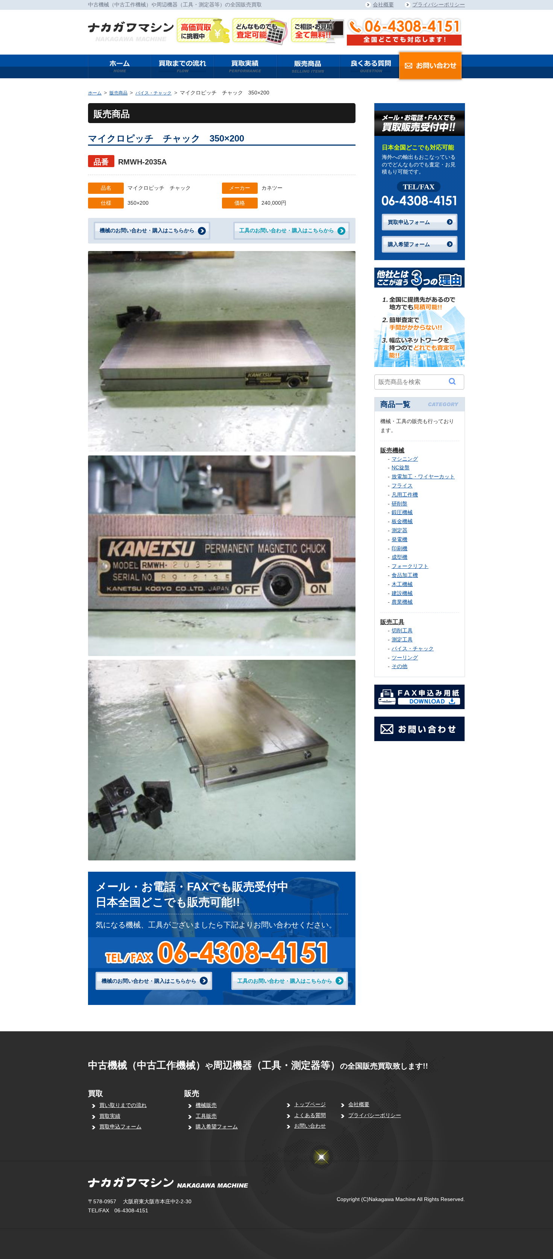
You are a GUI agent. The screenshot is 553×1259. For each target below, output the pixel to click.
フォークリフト (410, 566)
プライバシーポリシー (438, 5)
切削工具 (402, 630)
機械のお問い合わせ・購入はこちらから (147, 230)
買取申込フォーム (409, 222)
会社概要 (383, 5)
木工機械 (402, 584)
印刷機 (399, 548)
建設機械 (402, 593)
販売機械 (392, 450)
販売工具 (392, 622)
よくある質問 (310, 1115)
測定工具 (402, 639)
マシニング (405, 459)
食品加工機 (405, 575)
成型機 (399, 557)
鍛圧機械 (402, 512)
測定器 (399, 530)
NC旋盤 (401, 467)
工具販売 (206, 1116)
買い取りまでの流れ (123, 1105)
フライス (402, 486)
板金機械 (402, 521)
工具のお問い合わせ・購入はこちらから (286, 230)
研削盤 (399, 504)
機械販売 (206, 1105)
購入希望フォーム (409, 244)
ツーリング (405, 658)
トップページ (310, 1104)
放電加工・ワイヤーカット (423, 476)
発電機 (399, 539)
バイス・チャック (153, 93)
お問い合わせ (310, 1126)
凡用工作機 (405, 495)
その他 (399, 666)
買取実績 (109, 1116)
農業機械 (402, 602)
